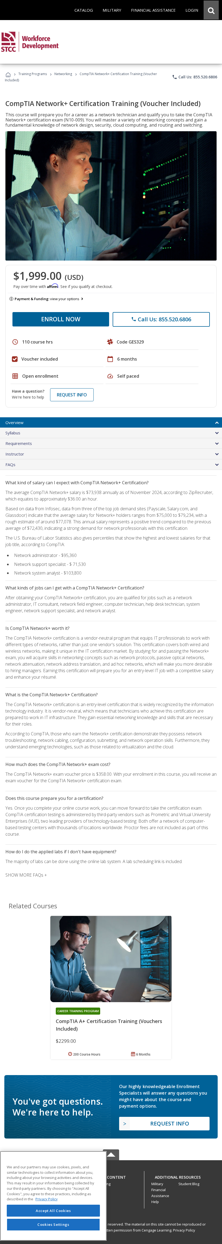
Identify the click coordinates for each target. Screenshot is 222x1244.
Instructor (14, 454)
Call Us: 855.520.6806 (194, 77)
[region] (53, 1196)
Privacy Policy (184, 1230)
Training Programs (32, 74)
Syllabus (12, 432)
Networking (63, 74)
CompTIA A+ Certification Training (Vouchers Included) (109, 1025)
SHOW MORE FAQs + (26, 875)
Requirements (18, 443)
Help (155, 1201)
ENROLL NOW (60, 319)
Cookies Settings (53, 1224)
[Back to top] (111, 1175)
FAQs (10, 464)
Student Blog (188, 1183)
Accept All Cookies (53, 1210)
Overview (14, 422)
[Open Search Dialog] (211, 10)
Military (157, 1183)
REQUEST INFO (72, 395)
